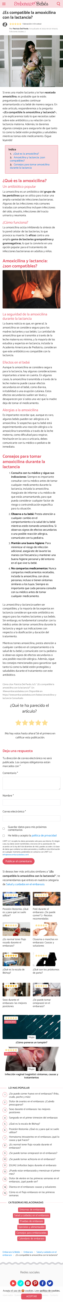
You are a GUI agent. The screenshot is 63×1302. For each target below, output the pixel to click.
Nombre (8, 796)
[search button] (58, 4)
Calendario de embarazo (31, 1238)
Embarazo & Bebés (11, 1252)
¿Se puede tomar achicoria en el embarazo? (32, 1159)
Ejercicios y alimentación (31, 1227)
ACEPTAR (31, 1296)
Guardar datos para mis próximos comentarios (27, 828)
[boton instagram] (28, 1283)
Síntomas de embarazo (31, 1209)
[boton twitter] (50, 1283)
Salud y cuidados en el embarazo (25, 884)
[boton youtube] (13, 1283)
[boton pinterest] (35, 1283)
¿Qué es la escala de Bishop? (14, 971)
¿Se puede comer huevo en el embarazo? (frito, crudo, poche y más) (34, 1095)
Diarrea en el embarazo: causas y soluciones (32, 1187)
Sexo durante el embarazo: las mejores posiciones (15, 1003)
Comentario (10, 773)
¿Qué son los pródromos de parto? (46, 971)
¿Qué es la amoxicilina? (26, 154)
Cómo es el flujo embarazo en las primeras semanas (32, 1194)
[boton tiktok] (20, 1283)
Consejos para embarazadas (31, 1233)
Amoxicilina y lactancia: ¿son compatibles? (27, 159)
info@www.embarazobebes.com (15, 854)
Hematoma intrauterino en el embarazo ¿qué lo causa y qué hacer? (34, 1138)
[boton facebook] (42, 1283)
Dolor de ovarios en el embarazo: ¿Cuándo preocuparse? (31, 1103)
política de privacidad (44, 835)
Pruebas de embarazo (31, 1221)
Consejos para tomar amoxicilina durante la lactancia (29, 166)
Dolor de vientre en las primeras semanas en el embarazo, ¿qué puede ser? (34, 1180)
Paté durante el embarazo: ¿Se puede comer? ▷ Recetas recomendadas (44, 914)
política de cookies (50, 1291)
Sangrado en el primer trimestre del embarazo (33, 1118)
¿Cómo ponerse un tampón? (31, 1042)
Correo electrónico (14, 812)
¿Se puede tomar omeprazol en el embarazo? (42, 1003)
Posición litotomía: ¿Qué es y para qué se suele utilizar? (15, 912)
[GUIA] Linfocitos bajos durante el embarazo (32, 1165)
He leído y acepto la (32, 835)
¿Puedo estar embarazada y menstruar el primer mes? (34, 1172)
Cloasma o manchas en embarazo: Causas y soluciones (45, 942)
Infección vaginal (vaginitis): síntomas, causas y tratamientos (31, 1076)
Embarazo (28, 1252)
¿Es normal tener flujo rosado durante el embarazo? (14, 942)
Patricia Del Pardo (20, 28)
